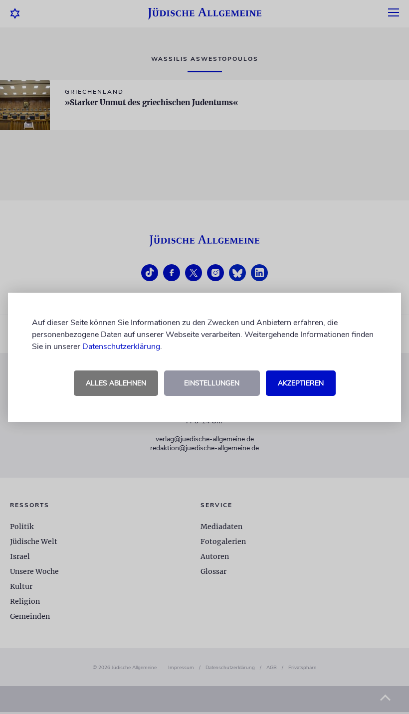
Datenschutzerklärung (121, 346)
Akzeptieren (301, 383)
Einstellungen (211, 383)
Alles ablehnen (116, 383)
